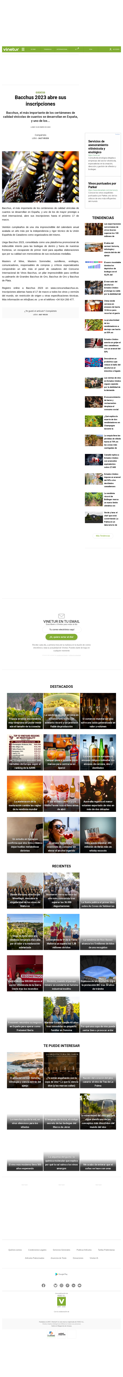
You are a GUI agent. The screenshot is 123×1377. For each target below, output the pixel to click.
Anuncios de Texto (58, 1258)
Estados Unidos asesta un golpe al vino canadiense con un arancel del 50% (112, 345)
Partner (25, 1185)
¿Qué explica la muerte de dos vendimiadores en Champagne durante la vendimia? (112, 422)
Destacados (61, 686)
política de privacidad (75, 655)
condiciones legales (62, 655)
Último (33, 49)
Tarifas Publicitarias (106, 1250)
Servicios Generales (61, 1250)
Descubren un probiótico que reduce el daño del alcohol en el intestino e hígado (112, 364)
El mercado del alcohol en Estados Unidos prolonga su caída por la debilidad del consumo (112, 287)
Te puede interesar (61, 1046)
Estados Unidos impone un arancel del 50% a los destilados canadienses (112, 480)
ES (90, 49)
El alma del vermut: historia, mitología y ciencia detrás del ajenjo (112, 249)
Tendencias (103, 218)
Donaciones (78, 1258)
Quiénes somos (15, 1250)
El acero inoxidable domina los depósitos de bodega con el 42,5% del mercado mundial (112, 268)
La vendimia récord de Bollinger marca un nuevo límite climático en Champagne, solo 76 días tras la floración (112, 499)
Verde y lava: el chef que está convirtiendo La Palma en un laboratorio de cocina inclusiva (111, 518)
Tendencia (47, 49)
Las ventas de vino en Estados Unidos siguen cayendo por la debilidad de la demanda (112, 384)
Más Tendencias (103, 536)
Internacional (62, 49)
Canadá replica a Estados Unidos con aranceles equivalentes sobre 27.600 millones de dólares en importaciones (111, 461)
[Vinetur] (61, 1305)
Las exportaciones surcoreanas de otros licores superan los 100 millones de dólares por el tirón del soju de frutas (112, 230)
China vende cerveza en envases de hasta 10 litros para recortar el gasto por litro (112, 307)
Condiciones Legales (37, 1250)
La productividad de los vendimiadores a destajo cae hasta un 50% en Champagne (112, 326)
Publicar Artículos (84, 1250)
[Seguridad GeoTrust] (51, 1334)
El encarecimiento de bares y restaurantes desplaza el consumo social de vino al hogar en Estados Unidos (112, 403)
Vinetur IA (94, 1258)
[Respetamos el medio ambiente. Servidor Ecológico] (72, 1334)
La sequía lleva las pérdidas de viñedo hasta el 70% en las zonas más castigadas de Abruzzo (112, 441)
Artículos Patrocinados (34, 1258)
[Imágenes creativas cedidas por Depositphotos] (61, 1314)
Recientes (61, 866)
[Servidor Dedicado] (61, 1334)
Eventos (40, 92)
